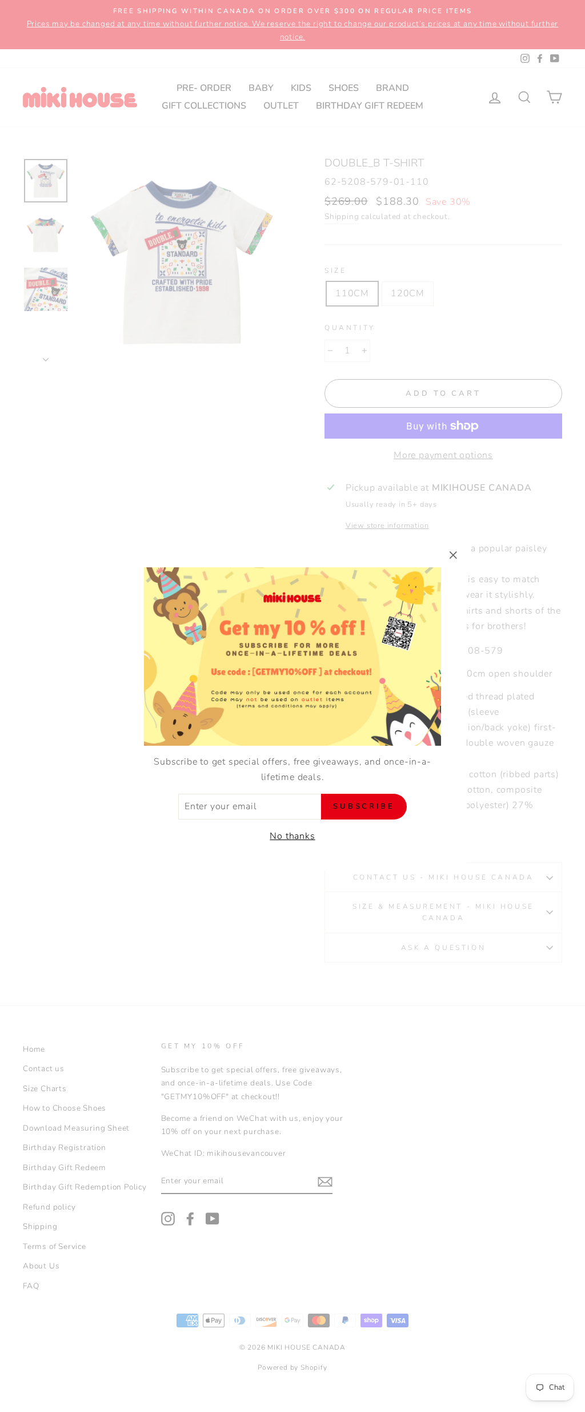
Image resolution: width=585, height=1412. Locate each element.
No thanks (292, 836)
